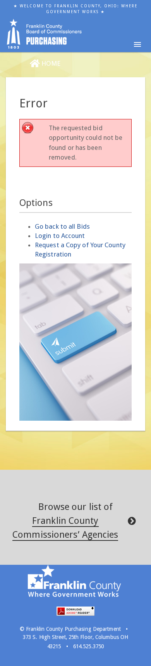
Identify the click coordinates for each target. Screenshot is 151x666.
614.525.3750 (88, 646)
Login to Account (60, 236)
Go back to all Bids (62, 226)
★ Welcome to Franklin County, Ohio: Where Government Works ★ (75, 9)
